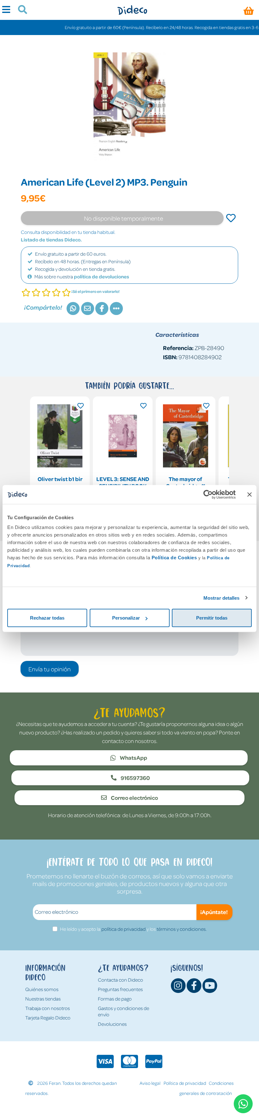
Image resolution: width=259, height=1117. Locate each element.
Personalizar (126, 618)
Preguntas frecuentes (120, 989)
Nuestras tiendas (43, 998)
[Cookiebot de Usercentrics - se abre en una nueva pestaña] (208, 494)
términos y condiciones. (182, 929)
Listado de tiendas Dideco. (51, 239)
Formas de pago (115, 998)
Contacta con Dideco (120, 980)
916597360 (135, 777)
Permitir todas (211, 618)
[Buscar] (20, 10)
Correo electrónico (134, 797)
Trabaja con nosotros (47, 1008)
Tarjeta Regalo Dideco (47, 1017)
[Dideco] (132, 10)
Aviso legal (150, 1083)
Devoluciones (112, 1024)
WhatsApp (133, 757)
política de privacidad (123, 929)
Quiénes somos (41, 989)
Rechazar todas (47, 618)
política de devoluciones (101, 276)
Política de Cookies (174, 557)
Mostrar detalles (221, 597)
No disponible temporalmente (123, 218)
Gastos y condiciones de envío (123, 1011)
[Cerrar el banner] (249, 494)
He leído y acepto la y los (133, 929)
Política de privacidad (185, 1083)
